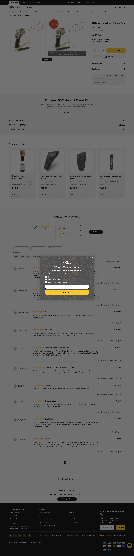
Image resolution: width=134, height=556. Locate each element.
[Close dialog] (92, 257)
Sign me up (67, 292)
